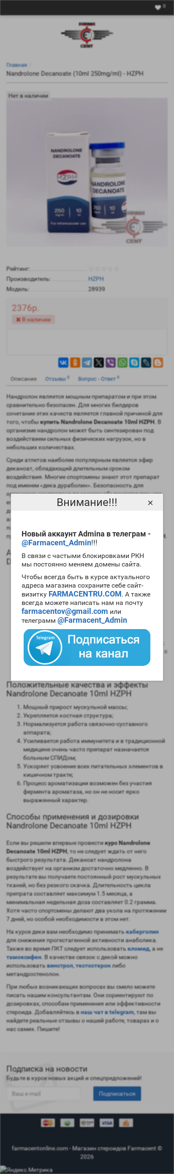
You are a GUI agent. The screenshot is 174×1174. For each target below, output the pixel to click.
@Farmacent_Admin (56, 542)
